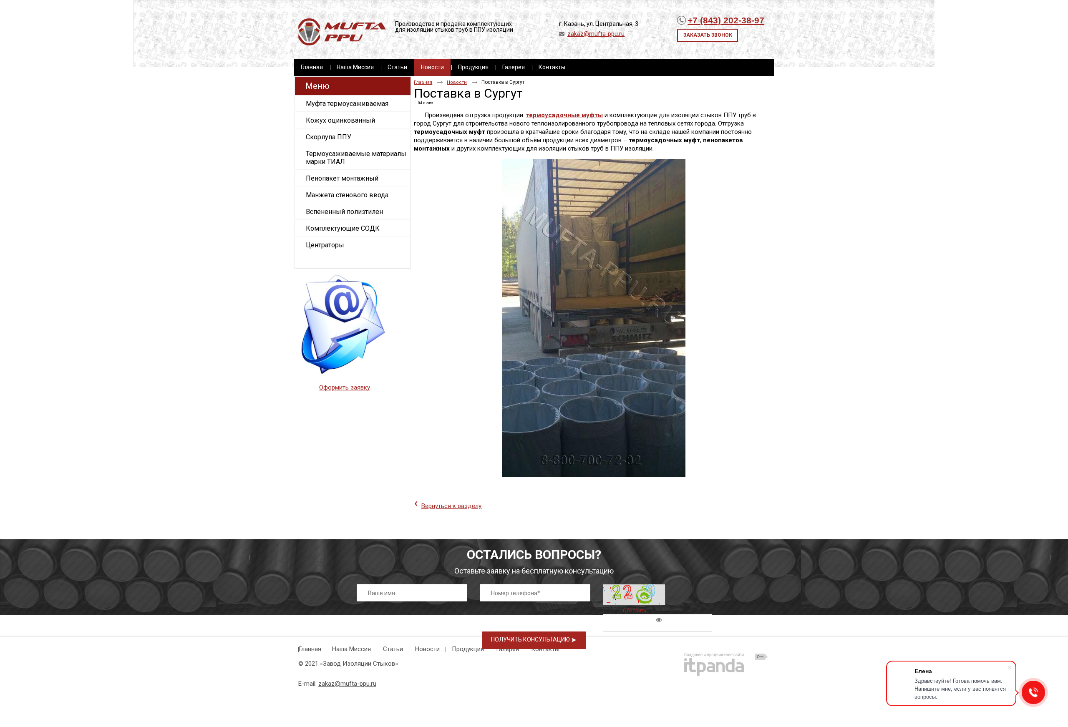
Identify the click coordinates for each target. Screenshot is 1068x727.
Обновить (634, 611)
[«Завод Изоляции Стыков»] (342, 32)
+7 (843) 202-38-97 (726, 20)
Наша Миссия (351, 649)
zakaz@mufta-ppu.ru (596, 33)
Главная (423, 82)
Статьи (393, 649)
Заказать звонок (707, 35)
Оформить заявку (344, 387)
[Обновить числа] (634, 594)
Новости (432, 67)
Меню (317, 86)
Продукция (468, 649)
